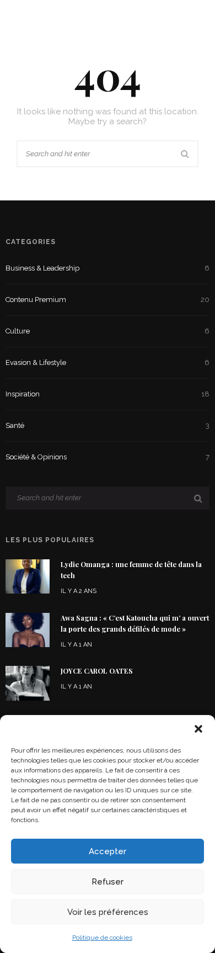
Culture (107, 331)
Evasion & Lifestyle (107, 362)
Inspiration (107, 394)
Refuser (107, 882)
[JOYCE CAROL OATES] (28, 682)
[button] (198, 728)
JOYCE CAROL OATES (97, 670)
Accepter (107, 851)
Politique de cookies (102, 937)
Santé (107, 425)
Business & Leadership (107, 268)
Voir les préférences (107, 912)
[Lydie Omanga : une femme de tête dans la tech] (28, 575)
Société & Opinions (107, 457)
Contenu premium (107, 299)
